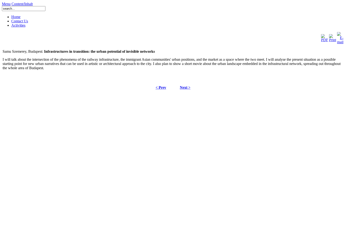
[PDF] (324, 37)
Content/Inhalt (22, 4)
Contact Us (19, 21)
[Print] (332, 37)
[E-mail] (340, 37)
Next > (185, 87)
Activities (18, 25)
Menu (6, 4)
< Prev (161, 87)
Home (15, 17)
